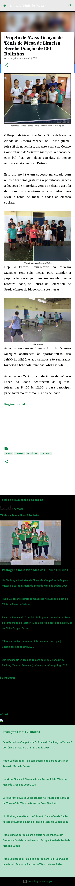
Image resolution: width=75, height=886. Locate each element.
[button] (6, 65)
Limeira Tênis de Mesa (27, 5)
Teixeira (45, 453)
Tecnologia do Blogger (39, 881)
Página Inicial (14, 404)
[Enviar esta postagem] (6, 450)
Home (9, 453)
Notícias (32, 453)
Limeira (19, 453)
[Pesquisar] (70, 5)
